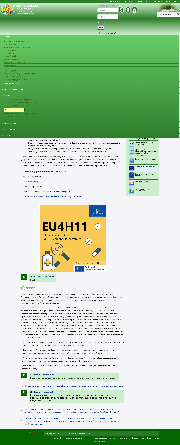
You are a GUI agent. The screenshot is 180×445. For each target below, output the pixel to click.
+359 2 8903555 (100, 438)
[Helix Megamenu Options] (178, 136)
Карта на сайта (163, 1)
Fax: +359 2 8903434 (120, 438)
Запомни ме (106, 22)
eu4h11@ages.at (63, 191)
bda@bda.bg (33, 181)
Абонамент (145, 1)
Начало (61, 433)
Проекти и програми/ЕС (43, 276)
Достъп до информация (145, 159)
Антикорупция (141, 181)
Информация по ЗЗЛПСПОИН (142, 190)
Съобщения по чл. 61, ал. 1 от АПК (144, 143)
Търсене (130, 1)
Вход (100, 28)
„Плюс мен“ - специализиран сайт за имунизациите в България (145, 152)
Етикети (116, 1)
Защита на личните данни (144, 175)
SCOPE (33, 279)
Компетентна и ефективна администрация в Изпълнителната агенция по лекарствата (74, 378)
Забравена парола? (107, 33)
